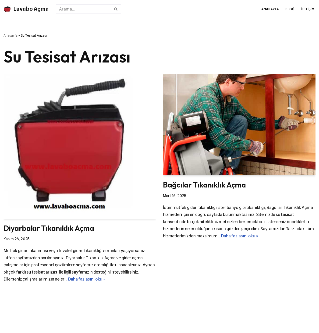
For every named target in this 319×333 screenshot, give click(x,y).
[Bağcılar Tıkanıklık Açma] (239, 124)
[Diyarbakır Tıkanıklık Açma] (80, 146)
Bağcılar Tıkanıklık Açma (204, 184)
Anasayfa (270, 9)
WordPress (26, 319)
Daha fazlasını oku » (86, 279)
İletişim (308, 9)
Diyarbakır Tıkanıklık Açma (49, 228)
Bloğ (289, 9)
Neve (9, 319)
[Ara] (116, 9)
